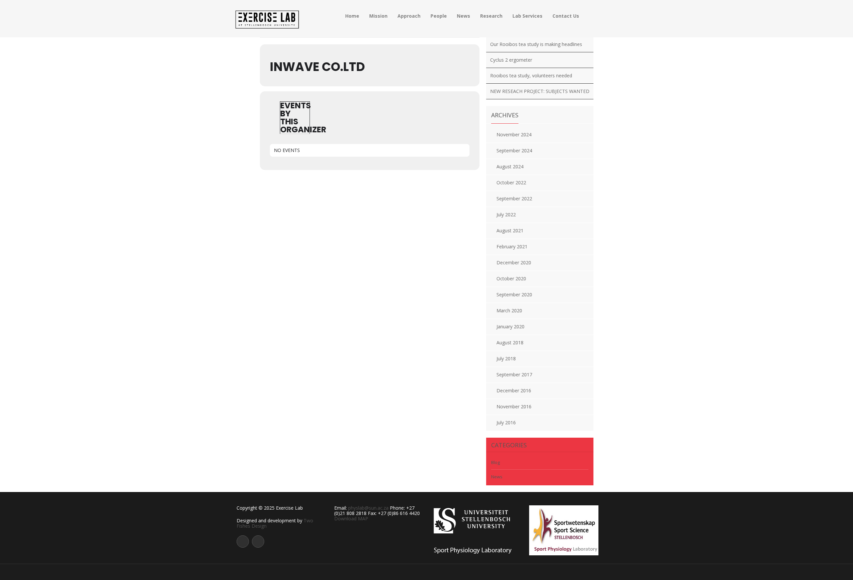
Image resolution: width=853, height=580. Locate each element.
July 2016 (506, 422)
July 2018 (506, 358)
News (463, 16)
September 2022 (514, 198)
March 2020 (509, 310)
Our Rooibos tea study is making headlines (536, 44)
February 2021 (511, 246)
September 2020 (514, 294)
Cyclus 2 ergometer (511, 60)
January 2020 (510, 326)
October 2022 (511, 182)
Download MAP (351, 518)
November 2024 (513, 134)
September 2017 (514, 374)
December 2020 (513, 262)
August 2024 (509, 166)
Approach (409, 16)
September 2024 (514, 150)
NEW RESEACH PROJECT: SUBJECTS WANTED (539, 91)
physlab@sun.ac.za (368, 508)
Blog (495, 462)
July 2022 (506, 214)
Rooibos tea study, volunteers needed (531, 75)
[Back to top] (427, 571)
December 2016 (513, 390)
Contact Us (565, 16)
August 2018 (509, 342)
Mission (378, 16)
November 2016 (513, 406)
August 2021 (509, 230)
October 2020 (511, 278)
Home (352, 16)
